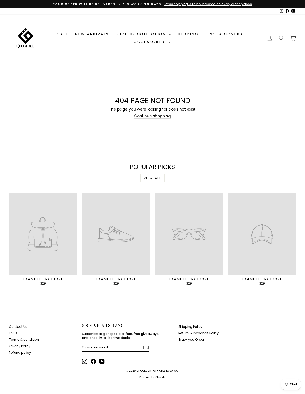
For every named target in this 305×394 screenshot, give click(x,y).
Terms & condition (24, 339)
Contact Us (18, 326)
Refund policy (20, 352)
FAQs (13, 333)
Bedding (189, 34)
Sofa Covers (227, 34)
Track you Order (191, 339)
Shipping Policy (190, 326)
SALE (62, 34)
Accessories (150, 41)
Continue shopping (152, 116)
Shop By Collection (142, 34)
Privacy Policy (19, 346)
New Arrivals (92, 34)
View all (152, 178)
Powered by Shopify (152, 377)
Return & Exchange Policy (198, 333)
